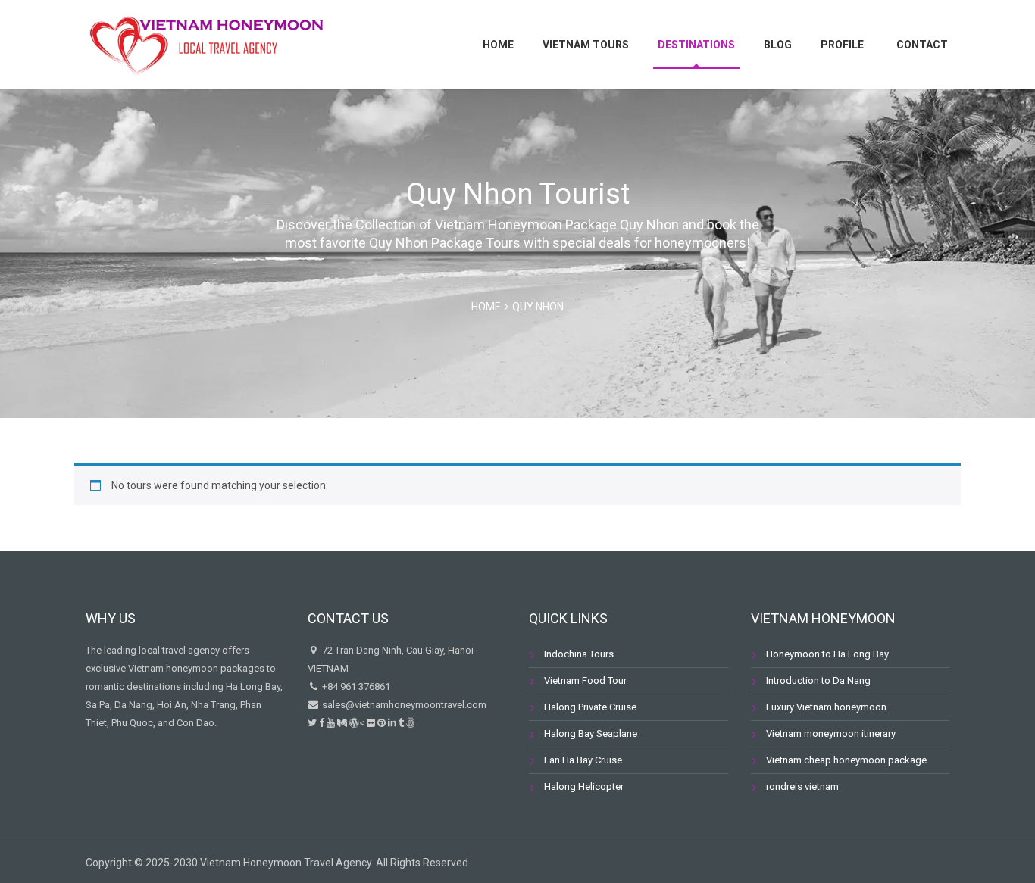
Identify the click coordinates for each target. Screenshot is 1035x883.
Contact (922, 45)
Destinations (696, 45)
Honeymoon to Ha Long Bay (827, 654)
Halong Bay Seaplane (590, 733)
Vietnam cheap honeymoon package (846, 760)
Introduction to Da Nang (818, 680)
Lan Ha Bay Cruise (583, 760)
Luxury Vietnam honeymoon (826, 707)
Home (498, 45)
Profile (842, 45)
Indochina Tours (579, 654)
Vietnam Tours (586, 45)
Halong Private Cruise (590, 707)
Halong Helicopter (584, 786)
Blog (778, 45)
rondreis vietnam (802, 786)
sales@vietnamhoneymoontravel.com (403, 704)
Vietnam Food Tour (585, 680)
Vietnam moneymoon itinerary (831, 733)
